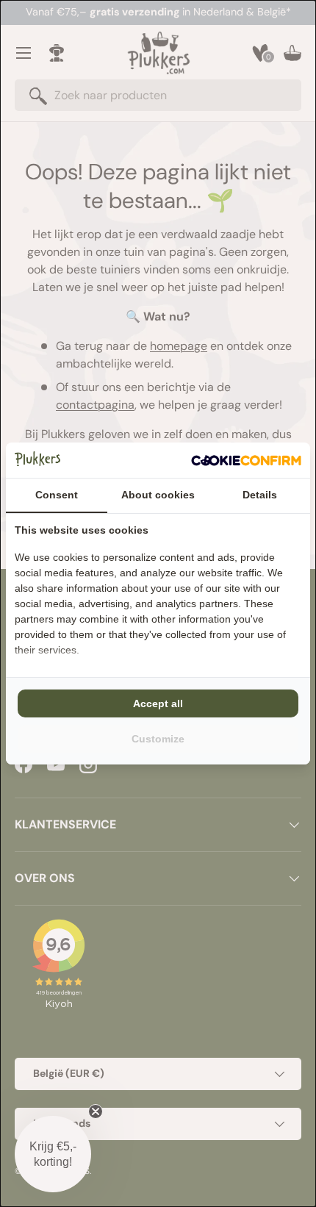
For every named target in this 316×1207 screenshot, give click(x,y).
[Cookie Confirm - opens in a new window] (246, 460)
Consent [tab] (56, 495)
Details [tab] (260, 495)
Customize (158, 739)
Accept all (158, 703)
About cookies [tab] (158, 495)
